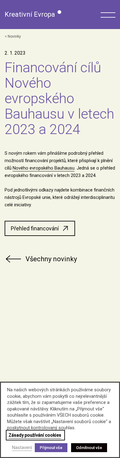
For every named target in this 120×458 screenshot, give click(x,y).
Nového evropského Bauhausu (43, 168)
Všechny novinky (51, 259)
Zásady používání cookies (35, 435)
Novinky (14, 36)
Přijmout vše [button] (51, 447)
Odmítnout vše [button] (89, 447)
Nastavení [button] (22, 447)
